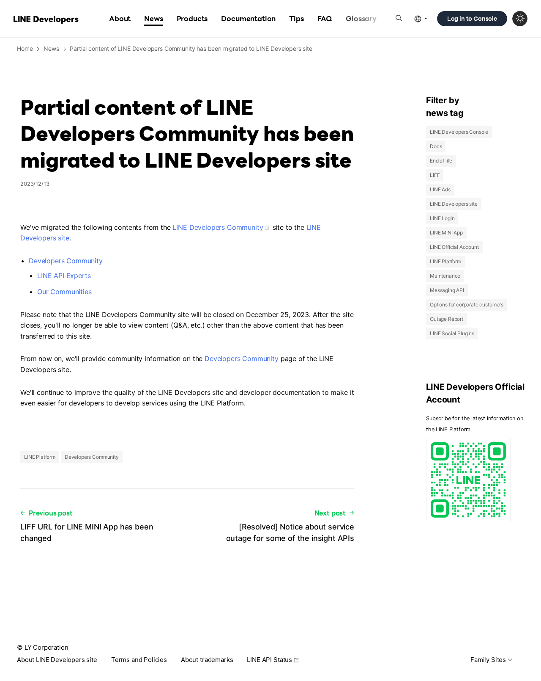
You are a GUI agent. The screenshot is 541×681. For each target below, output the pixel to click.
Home (25, 48)
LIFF (435, 175)
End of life (441, 160)
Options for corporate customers (466, 304)
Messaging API (447, 290)
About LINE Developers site (57, 660)
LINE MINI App (446, 232)
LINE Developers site (454, 204)
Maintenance (445, 276)
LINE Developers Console (459, 132)
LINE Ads (440, 189)
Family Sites (488, 660)
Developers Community (66, 260)
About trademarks (207, 660)
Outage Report (446, 319)
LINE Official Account (454, 247)
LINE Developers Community (217, 227)
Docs (436, 146)
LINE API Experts (63, 275)
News (51, 48)
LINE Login (442, 218)
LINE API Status (269, 660)
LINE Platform (39, 457)
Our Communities (64, 291)
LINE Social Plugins (452, 333)
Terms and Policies (139, 660)
